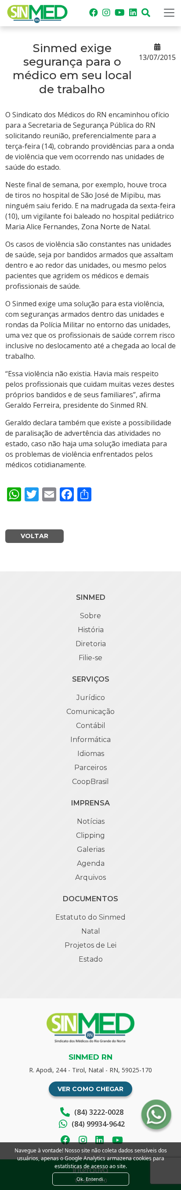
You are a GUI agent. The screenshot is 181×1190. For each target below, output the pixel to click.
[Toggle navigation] (169, 12)
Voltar (34, 536)
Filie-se (90, 658)
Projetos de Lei (90, 945)
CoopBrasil (90, 781)
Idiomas (90, 753)
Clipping (90, 835)
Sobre (90, 616)
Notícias (91, 821)
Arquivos (90, 877)
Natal (90, 931)
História (91, 630)
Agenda (91, 863)
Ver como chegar (90, 1089)
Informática (90, 739)
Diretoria (91, 644)
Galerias (91, 849)
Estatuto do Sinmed (90, 917)
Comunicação (90, 711)
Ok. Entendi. (90, 1179)
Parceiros (90, 767)
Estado (91, 959)
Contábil (90, 725)
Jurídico (90, 697)
